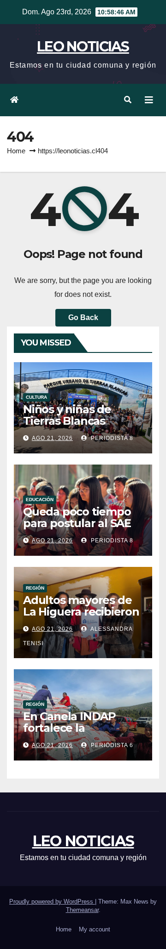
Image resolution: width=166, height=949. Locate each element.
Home (16, 151)
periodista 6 (111, 745)
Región (35, 588)
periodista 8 (111, 438)
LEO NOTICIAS (83, 46)
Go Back (83, 317)
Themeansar (82, 909)
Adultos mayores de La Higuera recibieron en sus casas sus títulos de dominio (81, 617)
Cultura (36, 397)
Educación (39, 499)
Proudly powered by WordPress (52, 901)
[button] (127, 100)
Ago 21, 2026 (52, 438)
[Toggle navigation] (149, 100)
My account (94, 929)
